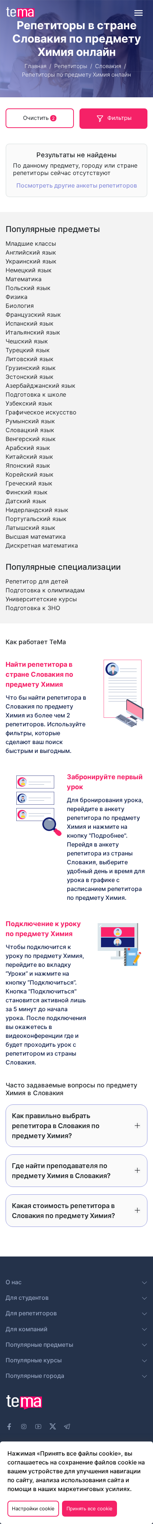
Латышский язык (30, 527)
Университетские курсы (41, 599)
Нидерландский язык (37, 510)
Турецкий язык (28, 350)
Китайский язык (29, 456)
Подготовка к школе (36, 394)
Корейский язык (29, 474)
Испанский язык (29, 323)
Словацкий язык (30, 430)
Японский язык (28, 465)
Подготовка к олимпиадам (45, 590)
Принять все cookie (89, 1508)
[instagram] (23, 1426)
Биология (20, 305)
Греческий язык (29, 483)
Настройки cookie (33, 1508)
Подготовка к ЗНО (33, 608)
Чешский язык (27, 341)
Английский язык (31, 252)
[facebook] (9, 1426)
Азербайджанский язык (40, 385)
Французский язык (33, 314)
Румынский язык (30, 421)
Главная (35, 66)
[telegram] (67, 1426)
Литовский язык (29, 359)
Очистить (39, 117)
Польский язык (28, 288)
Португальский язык (36, 518)
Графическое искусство (41, 412)
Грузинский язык (31, 367)
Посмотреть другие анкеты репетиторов (76, 185)
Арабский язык (28, 447)
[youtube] (38, 1426)
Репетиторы (70, 66)
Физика (16, 296)
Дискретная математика (42, 545)
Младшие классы (31, 243)
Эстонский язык (29, 376)
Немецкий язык (29, 270)
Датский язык (26, 501)
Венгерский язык (31, 439)
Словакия (108, 66)
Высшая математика (36, 536)
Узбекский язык (29, 403)
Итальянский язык (33, 332)
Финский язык (27, 492)
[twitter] (52, 1425)
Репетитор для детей (37, 581)
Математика (24, 279)
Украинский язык (31, 261)
